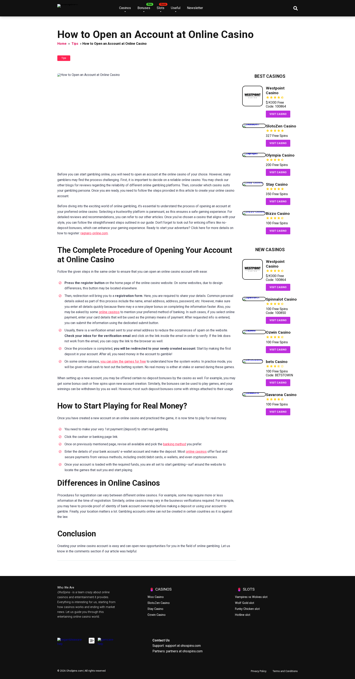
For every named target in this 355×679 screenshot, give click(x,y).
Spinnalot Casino (281, 299)
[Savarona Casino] (254, 393)
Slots (160, 8)
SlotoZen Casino (281, 126)
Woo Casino (156, 597)
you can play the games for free (123, 361)
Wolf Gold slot (244, 603)
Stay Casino (277, 184)
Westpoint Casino (275, 90)
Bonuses (143, 8)
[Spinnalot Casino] (254, 297)
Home (62, 44)
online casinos (109, 312)
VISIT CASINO (278, 114)
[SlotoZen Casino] (254, 124)
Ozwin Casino (278, 332)
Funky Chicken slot (247, 609)
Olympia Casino (280, 155)
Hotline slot (242, 615)
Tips (74, 44)
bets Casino (276, 361)
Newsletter (195, 8)
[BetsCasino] (252, 360)
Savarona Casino (281, 394)
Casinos (125, 8)
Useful (175, 8)
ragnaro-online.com (94, 233)
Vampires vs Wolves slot (251, 597)
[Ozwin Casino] (254, 330)
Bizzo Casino (278, 213)
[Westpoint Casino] (252, 105)
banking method (174, 444)
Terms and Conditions (285, 671)
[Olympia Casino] (254, 153)
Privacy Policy (258, 671)
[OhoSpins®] (67, 4)
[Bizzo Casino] (253, 211)
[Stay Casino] (252, 182)
